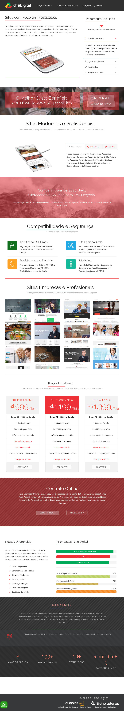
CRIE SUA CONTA (77, 513)
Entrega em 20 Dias (23, 459)
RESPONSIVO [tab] (76, 146)
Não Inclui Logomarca (23, 441)
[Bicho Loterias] (105, 703)
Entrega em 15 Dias (62, 459)
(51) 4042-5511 (102, 97)
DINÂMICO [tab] (94, 146)
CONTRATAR (23, 467)
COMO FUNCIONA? (47, 513)
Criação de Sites (43, 5)
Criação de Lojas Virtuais (68, 5)
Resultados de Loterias (105, 707)
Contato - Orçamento (46, 16)
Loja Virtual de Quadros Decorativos (74, 707)
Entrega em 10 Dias (101, 459)
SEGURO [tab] (111, 146)
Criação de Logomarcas (92, 5)
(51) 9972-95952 (102, 103)
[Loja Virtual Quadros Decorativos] (74, 703)
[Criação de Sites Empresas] (18, 310)
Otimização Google (23, 447)
